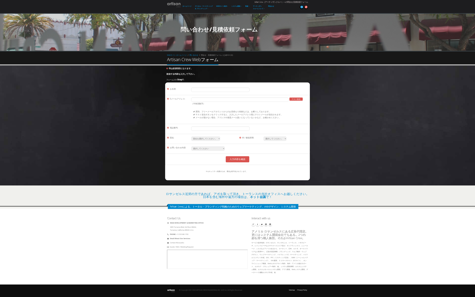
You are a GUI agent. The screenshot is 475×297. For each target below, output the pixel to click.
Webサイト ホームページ (177, 55)
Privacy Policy (302, 290)
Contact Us (198, 247)
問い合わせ (194, 55)
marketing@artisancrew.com (201, 238)
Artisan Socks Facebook (257, 224)
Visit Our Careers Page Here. (195, 243)
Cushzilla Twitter (262, 224)
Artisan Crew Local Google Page (253, 224)
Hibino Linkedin (266, 224)
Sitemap (292, 290)
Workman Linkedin (270, 224)
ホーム (187, 6)
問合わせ (271, 6)
